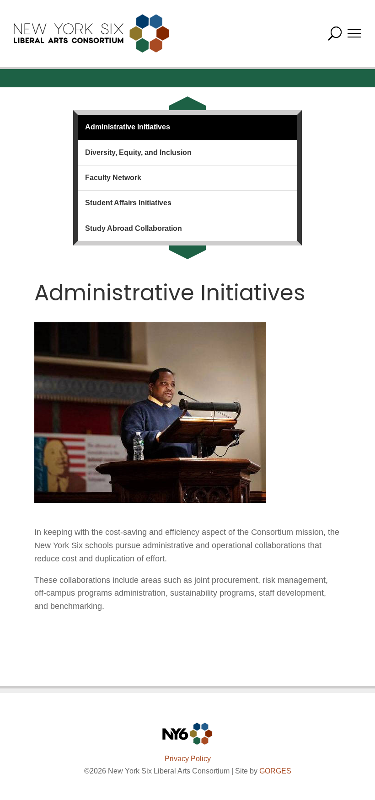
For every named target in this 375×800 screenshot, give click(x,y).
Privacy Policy (188, 759)
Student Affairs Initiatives (128, 203)
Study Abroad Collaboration (133, 228)
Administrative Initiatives (127, 127)
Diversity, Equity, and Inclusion (138, 152)
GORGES (275, 771)
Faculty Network (113, 177)
